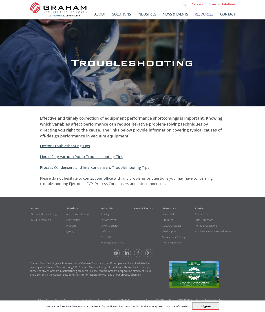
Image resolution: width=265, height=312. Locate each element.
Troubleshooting (171, 243)
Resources (204, 14)
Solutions (121, 14)
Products (71, 225)
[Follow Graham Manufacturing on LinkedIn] (127, 253)
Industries (147, 14)
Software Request (172, 225)
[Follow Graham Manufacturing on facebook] (138, 253)
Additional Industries (112, 243)
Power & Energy (109, 225)
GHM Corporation (41, 220)
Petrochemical (109, 220)
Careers (197, 4)
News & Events (175, 14)
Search (184, 4)
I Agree (206, 306)
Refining (105, 214)
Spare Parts (168, 214)
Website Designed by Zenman (211, 300)
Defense (105, 231)
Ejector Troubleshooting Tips (65, 145)
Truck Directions (204, 220)
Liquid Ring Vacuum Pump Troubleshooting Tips (81, 156)
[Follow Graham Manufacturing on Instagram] (149, 253)
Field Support (169, 231)
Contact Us (201, 214)
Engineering (73, 220)
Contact (227, 14)
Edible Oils (106, 237)
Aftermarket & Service (78, 214)
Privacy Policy (45, 300)
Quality (70, 231)
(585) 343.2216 (184, 300)
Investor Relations (222, 4)
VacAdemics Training (173, 237)
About (100, 14)
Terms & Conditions (206, 225)
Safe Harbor (87, 300)
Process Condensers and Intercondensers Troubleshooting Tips (94, 167)
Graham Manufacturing (44, 214)
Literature (167, 220)
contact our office (98, 178)
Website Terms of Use (66, 300)
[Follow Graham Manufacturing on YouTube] (116, 253)
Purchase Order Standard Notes (213, 231)
